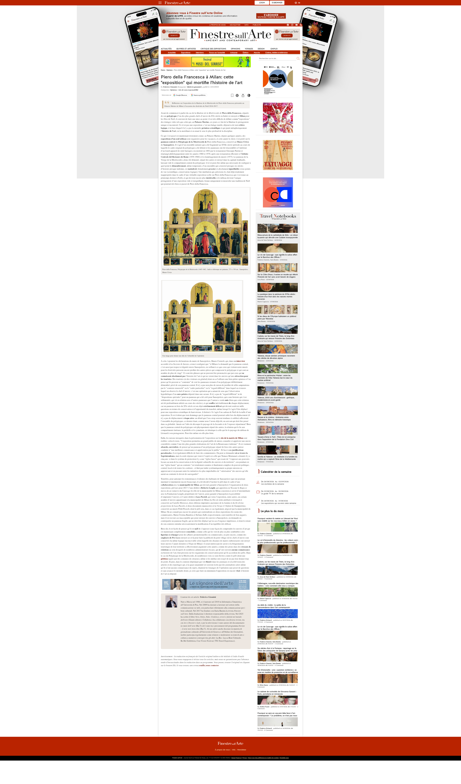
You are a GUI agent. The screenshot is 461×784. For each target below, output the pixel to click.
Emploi (274, 49)
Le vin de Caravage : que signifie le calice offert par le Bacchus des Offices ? (277, 256)
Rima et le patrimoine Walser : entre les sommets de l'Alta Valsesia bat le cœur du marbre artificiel (275, 377)
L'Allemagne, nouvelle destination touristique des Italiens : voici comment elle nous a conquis (278, 584)
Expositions (185, 52)
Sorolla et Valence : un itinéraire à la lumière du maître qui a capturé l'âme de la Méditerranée (277, 458)
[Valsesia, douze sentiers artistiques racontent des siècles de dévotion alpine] (278, 349)
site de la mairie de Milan (232, 437)
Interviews (200, 52)
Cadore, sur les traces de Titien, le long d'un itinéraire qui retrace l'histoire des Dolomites (276, 337)
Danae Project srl (236, 758)
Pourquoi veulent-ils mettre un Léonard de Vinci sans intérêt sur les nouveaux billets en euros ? (278, 519)
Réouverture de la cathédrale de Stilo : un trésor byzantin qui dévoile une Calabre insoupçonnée (278, 236)
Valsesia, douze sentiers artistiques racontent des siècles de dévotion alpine (276, 357)
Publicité (257, 25)
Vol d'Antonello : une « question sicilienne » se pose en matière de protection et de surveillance (278, 671)
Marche (257, 52)
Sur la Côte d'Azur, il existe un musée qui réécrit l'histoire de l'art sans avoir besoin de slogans (278, 275)
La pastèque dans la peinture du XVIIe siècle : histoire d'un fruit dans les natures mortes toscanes (277, 296)
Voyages (249, 49)
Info (247, 25)
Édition (245, 52)
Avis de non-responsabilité (188, 90)
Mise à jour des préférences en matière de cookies (263, 758)
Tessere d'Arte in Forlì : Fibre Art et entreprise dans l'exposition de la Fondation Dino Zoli (276, 438)
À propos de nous (222, 750)
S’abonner (277, 2)
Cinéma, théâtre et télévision (276, 52)
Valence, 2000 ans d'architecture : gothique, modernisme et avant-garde (276, 398)
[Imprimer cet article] (237, 95)
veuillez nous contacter (209, 665)
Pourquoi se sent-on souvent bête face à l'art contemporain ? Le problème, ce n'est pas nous (277, 714)
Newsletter (235, 25)
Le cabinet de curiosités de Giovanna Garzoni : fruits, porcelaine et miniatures (277, 692)
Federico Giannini (170, 87)
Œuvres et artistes (186, 49)
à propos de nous (217, 25)
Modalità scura (284, 758)
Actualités (166, 49)
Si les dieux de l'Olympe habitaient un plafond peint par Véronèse (277, 317)
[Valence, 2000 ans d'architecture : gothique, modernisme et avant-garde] (278, 391)
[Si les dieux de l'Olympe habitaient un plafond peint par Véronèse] (278, 310)
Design (261, 49)
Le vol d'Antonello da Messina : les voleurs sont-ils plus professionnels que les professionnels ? (278, 541)
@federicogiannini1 (194, 87)
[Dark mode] (248, 96)
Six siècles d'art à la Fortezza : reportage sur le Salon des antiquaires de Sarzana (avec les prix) (277, 649)
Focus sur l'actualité (217, 52)
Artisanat (233, 52)
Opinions (235, 49)
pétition (164, 558)
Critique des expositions (213, 49)
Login (262, 2)
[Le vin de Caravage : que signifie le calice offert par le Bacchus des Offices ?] (278, 248)
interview (241, 360)
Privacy (244, 758)
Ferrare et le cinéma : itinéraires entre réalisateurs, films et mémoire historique (274, 418)
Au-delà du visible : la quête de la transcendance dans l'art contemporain (274, 606)
